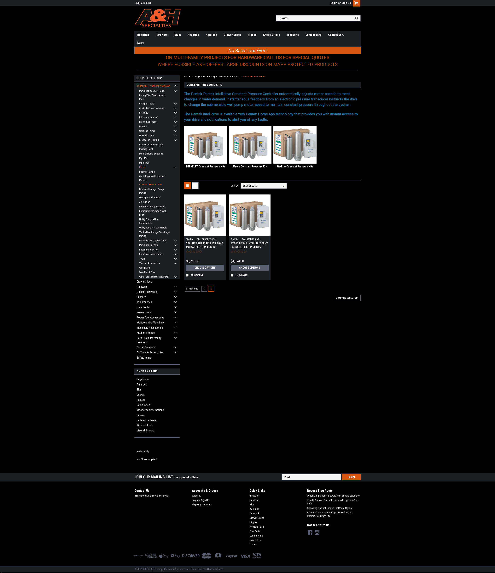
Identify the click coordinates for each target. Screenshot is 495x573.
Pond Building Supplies (151, 153)
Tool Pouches (144, 302)
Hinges (252, 35)
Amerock (211, 35)
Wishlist (196, 495)
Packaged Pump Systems (151, 206)
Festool (141, 400)
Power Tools (144, 312)
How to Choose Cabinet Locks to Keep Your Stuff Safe (332, 502)
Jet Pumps (144, 201)
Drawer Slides (232, 35)
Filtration (143, 126)
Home (187, 76)
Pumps (142, 167)
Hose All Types (146, 135)
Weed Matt (144, 267)
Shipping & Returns (202, 504)
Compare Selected (347, 297)
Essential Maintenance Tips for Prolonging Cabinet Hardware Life (329, 514)
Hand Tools (143, 307)
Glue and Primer (147, 130)
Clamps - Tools (146, 103)
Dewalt (141, 394)
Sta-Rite (189, 239)
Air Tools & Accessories (150, 352)
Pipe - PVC (144, 162)
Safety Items (144, 357)
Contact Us (335, 35)
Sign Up (346, 2)
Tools (142, 258)
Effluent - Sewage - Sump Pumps (151, 191)
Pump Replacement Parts (151, 90)
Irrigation (143, 35)
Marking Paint (146, 149)
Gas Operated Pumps (149, 197)
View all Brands (145, 430)
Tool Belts (293, 35)
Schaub (141, 415)
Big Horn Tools (145, 425)
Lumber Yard (313, 35)
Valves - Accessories (149, 263)
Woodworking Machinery (150, 322)
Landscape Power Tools (151, 144)
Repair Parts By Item (149, 249)
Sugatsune (143, 379)
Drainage (143, 112)
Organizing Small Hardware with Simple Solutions (333, 495)
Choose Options (205, 267)
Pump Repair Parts (148, 245)
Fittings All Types (147, 121)
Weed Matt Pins (147, 272)
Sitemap (158, 569)
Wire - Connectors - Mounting (153, 276)
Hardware (162, 35)
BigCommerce (182, 569)
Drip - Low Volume (148, 117)
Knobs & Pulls (271, 35)
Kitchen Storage (146, 332)
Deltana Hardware (147, 420)
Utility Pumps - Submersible (153, 227)
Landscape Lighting (149, 139)
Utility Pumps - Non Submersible (148, 221)
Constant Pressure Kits (150, 184)
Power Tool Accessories (150, 317)
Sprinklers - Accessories (151, 254)
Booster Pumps (147, 171)
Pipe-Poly (143, 158)
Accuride (193, 35)
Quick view (205, 233)
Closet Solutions (146, 347)
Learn (140, 42)
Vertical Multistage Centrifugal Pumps (154, 234)
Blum (177, 35)
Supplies (141, 297)
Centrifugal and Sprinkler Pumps (151, 178)
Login (333, 2)
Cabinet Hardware (147, 292)
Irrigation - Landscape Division (153, 86)
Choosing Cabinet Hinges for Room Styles (329, 508)
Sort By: (234, 185)
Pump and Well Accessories (153, 240)
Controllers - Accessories (151, 108)
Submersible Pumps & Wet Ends (152, 213)
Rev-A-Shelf (143, 405)
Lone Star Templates (212, 569)
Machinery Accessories (150, 327)
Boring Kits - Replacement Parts (152, 97)
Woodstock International (151, 410)
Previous (193, 288)
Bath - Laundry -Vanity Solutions (149, 340)
